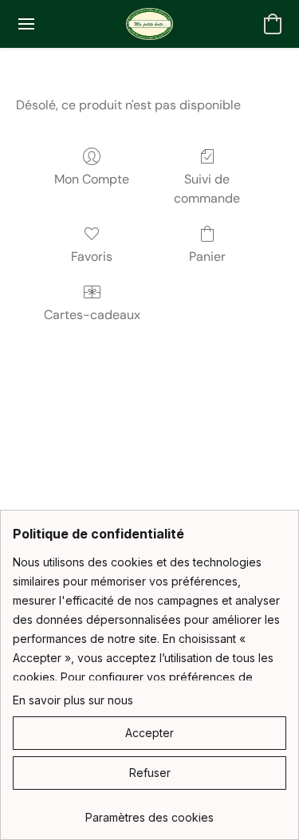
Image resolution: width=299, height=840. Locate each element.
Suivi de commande (207, 189)
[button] (149, 24)
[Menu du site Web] (26, 24)
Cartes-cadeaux (92, 314)
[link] (149, 811)
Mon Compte (91, 179)
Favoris (91, 256)
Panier (207, 256)
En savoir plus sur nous (73, 700)
